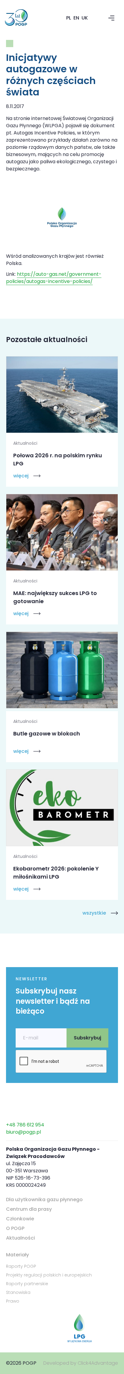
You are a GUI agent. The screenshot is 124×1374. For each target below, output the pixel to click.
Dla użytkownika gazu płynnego (44, 1199)
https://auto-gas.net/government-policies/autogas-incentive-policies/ (53, 278)
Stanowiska (18, 1292)
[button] (111, 18)
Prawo (12, 1301)
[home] (23, 18)
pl (68, 17)
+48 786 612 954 (25, 1124)
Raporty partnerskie (27, 1284)
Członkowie (20, 1218)
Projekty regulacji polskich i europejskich (49, 1275)
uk (85, 17)
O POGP (15, 1228)
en (76, 17)
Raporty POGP (21, 1266)
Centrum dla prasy (29, 1209)
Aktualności (20, 1237)
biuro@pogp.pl (23, 1132)
